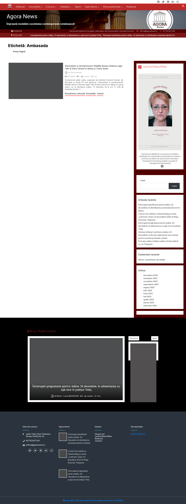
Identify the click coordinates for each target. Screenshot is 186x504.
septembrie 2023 (151, 284)
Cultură (50, 6)
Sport (78, 6)
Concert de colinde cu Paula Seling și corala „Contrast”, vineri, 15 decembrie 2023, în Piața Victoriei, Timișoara (158, 217)
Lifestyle (64, 6)
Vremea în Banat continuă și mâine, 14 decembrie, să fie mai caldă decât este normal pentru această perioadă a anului (158, 235)
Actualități (34, 6)
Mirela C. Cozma (62, 396)
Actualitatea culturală (75, 93)
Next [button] (154, 338)
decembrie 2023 (150, 275)
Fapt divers (91, 6)
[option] (47, 35)
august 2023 (148, 287)
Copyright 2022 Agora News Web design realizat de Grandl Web (94, 500)
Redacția (131, 6)
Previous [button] (134, 338)
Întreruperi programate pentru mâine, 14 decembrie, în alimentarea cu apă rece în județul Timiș (47, 35)
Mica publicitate (111, 6)
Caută (142, 180)
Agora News (22, 16)
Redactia (99, 438)
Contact (98, 441)
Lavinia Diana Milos (103, 436)
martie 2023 (148, 302)
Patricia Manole (76, 73)
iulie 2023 (147, 290)
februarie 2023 (150, 305)
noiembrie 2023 (150, 278)
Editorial (20, 6)
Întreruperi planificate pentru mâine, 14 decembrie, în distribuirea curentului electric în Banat (126, 35)
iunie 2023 (148, 293)
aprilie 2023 (148, 299)
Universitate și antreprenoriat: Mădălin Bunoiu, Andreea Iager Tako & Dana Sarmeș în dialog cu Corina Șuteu (93, 67)
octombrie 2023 (150, 281)
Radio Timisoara (138, 434)
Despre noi (100, 434)
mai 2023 (147, 296)
